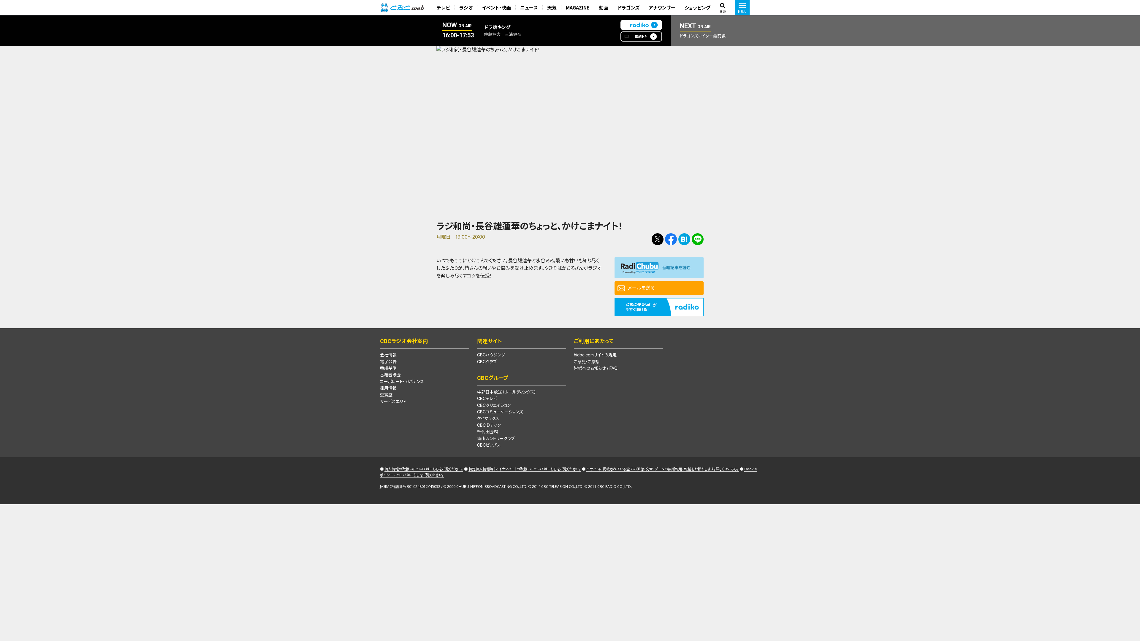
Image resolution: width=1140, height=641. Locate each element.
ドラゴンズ (628, 7)
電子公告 (388, 361)
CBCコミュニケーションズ (500, 411)
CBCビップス (489, 445)
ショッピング (697, 7)
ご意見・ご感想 (587, 361)
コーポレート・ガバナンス (402, 381)
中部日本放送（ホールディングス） (506, 391)
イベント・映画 (496, 7)
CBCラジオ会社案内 (404, 341)
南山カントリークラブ (495, 438)
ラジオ (466, 7)
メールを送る (641, 288)
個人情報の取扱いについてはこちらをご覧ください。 (423, 469)
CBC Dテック (489, 425)
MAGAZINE (578, 7)
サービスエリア (393, 401)
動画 (603, 7)
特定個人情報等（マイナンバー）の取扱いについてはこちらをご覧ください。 (524, 469)
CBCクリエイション (494, 405)
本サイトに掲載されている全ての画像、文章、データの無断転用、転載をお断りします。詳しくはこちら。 (662, 469)
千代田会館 (487, 431)
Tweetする (658, 239)
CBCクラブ (487, 361)
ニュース (529, 7)
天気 (552, 7)
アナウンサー (662, 7)
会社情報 (388, 354)
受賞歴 (386, 394)
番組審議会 (390, 374)
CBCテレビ (487, 398)
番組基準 (388, 368)
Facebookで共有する (671, 239)
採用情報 (388, 388)
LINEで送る (698, 239)
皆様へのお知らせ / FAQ (596, 368)
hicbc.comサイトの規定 (595, 354)
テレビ (443, 7)
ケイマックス (488, 418)
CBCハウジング (491, 354)
